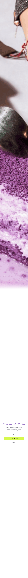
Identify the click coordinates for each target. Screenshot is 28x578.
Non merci (14, 442)
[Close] (26, 1)
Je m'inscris (14, 438)
